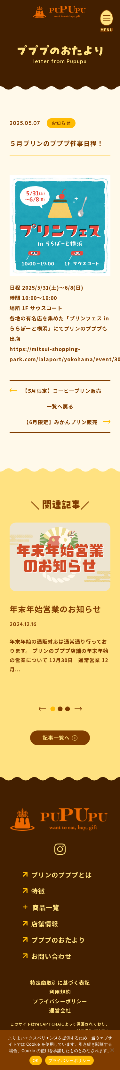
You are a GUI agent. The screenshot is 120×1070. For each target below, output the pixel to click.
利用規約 (60, 992)
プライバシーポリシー (60, 1001)
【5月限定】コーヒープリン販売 (61, 390)
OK (36, 1060)
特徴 (38, 891)
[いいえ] (112, 1050)
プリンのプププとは (61, 874)
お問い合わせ (51, 956)
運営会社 (60, 1010)
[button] (42, 709)
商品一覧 (45, 907)
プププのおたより (58, 939)
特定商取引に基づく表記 (60, 982)
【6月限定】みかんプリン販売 (61, 422)
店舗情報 (44, 923)
